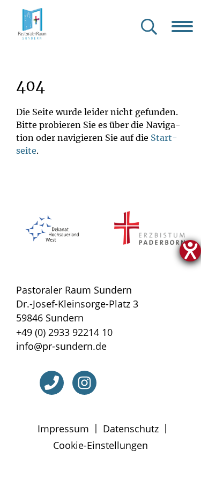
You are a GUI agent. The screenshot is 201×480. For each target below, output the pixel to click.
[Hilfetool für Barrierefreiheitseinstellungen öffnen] (190, 250)
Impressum (63, 428)
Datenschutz (131, 428)
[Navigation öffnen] (186, 26)
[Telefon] (52, 383)
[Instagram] (84, 383)
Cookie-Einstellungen (100, 445)
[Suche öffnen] (149, 27)
